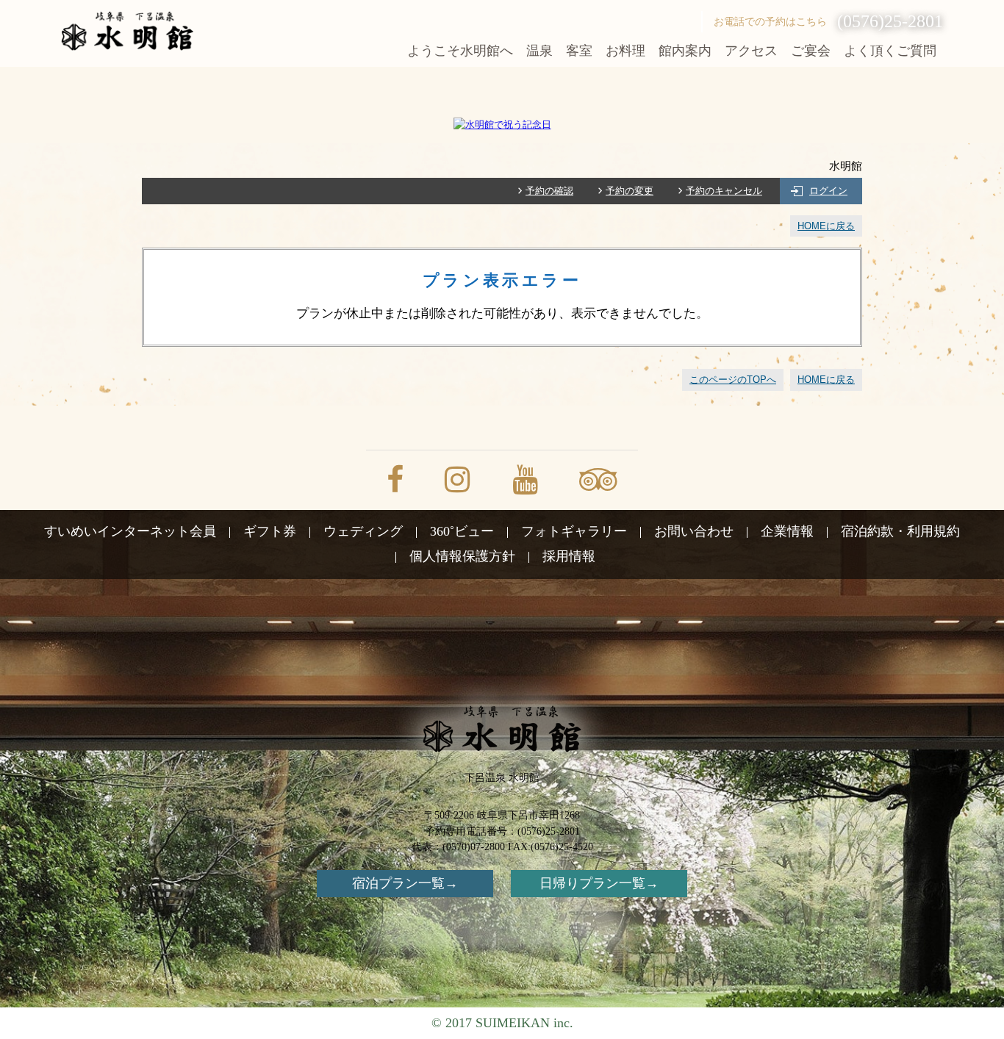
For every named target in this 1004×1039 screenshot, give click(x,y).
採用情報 (568, 556)
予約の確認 (549, 190)
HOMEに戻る (826, 225)
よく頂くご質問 (890, 50)
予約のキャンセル (724, 190)
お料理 (625, 50)
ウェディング (363, 531)
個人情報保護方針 (462, 556)
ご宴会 (811, 50)
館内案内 (685, 50)
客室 (579, 50)
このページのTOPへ (732, 379)
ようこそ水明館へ (460, 50)
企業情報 (787, 531)
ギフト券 (269, 531)
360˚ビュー (462, 531)
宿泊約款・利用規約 (900, 531)
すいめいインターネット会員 (130, 531)
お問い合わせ (694, 531)
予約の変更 (629, 190)
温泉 (539, 50)
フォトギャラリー (574, 531)
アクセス (751, 50)
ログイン (828, 190)
